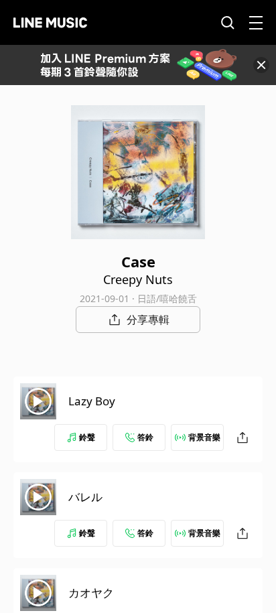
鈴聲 (87, 437)
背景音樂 (204, 437)
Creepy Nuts (138, 279)
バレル (85, 496)
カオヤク (91, 592)
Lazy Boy (91, 401)
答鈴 (145, 437)
